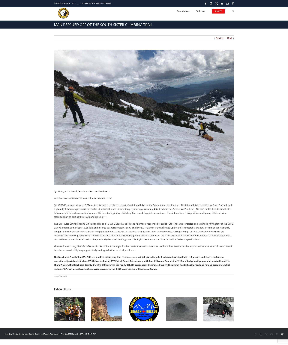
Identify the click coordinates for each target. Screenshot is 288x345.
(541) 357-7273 (104, 3)
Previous (220, 38)
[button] (233, 11)
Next (229, 38)
